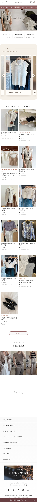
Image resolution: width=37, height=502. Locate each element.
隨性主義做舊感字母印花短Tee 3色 (9, 244)
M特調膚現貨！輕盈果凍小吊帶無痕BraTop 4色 (9, 174)
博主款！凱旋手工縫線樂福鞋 (9, 318)
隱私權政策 (6, 459)
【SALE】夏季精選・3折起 (18, 500)
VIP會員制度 (7, 448)
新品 (2, 7)
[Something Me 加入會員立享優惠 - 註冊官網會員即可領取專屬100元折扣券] (18, 472)
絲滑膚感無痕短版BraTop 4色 (27, 135)
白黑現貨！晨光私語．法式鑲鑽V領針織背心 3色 (27, 281)
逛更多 (18, 333)
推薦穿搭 (24, 7)
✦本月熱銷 (9, 7)
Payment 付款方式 (9, 425)
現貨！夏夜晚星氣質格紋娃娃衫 (27, 244)
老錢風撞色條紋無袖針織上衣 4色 (9, 209)
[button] (2, 2)
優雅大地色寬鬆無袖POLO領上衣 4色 (27, 209)
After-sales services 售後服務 (13, 437)
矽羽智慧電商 (28, 495)
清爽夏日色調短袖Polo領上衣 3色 (9, 279)
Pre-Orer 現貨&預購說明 (10, 442)
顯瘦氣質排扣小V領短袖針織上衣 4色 (26, 170)
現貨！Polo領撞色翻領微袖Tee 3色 (9, 133)
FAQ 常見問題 (7, 420)
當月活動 (17, 7)
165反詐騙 (6, 454)
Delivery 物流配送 (9, 431)
